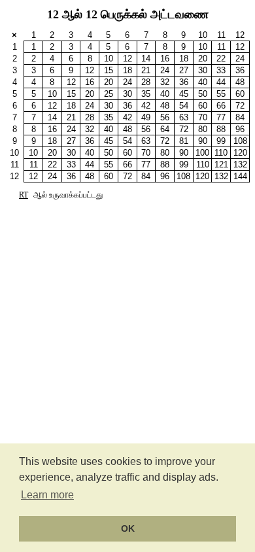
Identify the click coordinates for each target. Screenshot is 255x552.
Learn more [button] (47, 494)
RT (23, 194)
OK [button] (128, 528)
